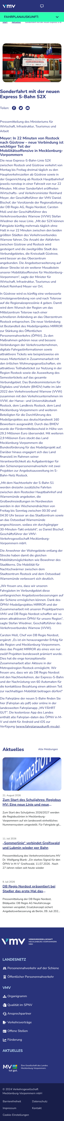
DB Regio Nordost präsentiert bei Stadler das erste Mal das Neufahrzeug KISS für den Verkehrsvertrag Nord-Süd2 (29, 890)
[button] (42, 6)
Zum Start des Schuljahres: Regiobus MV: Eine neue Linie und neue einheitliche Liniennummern (32, 803)
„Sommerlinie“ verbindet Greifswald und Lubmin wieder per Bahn (31, 845)
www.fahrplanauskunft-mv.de (38, 726)
